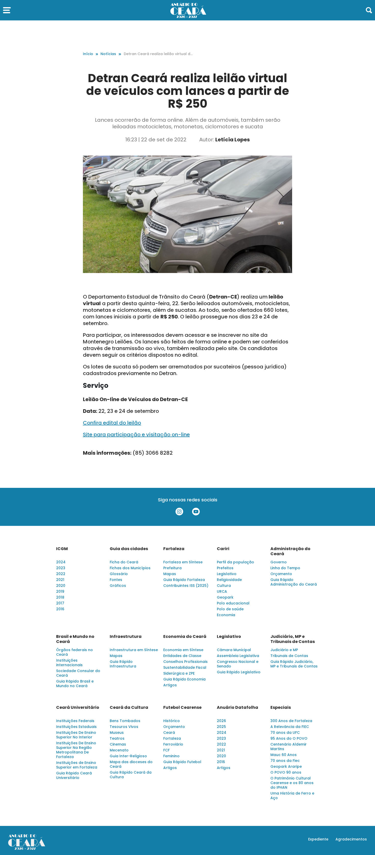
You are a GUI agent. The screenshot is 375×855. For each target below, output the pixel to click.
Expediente (318, 839)
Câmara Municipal (234, 650)
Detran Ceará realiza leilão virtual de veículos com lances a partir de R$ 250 (158, 54)
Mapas (169, 574)
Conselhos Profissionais (185, 661)
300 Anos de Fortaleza (291, 720)
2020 (60, 585)
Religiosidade (229, 579)
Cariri (223, 548)
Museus (117, 732)
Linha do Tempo (285, 568)
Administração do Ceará (290, 551)
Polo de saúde (230, 609)
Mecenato (119, 750)
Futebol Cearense (182, 707)
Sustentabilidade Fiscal (184, 667)
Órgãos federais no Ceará (74, 652)
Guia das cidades (129, 548)
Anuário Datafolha (237, 707)
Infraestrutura (126, 636)
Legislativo (226, 574)
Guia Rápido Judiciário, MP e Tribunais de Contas (294, 663)
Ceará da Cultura (129, 707)
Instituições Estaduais (76, 726)
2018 (60, 597)
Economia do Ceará (184, 636)
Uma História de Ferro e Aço (292, 795)
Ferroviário (173, 744)
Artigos (170, 685)
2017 (60, 603)
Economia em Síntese (183, 650)
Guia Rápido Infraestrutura (123, 663)
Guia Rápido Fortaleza (184, 579)
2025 (221, 726)
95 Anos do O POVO (288, 738)
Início (88, 53)
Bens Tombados (125, 720)
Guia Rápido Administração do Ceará (293, 582)
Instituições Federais (75, 720)
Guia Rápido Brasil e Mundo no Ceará (75, 683)
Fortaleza (173, 548)
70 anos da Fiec (285, 760)
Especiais (280, 707)
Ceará (169, 732)
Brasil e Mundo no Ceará (75, 639)
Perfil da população (235, 562)
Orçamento (281, 574)
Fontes (116, 579)
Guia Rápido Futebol (182, 762)
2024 (61, 562)
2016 (60, 609)
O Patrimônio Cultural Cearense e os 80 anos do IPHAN (292, 783)
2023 (60, 568)
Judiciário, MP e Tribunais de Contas (292, 639)
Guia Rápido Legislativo (238, 672)
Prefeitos (225, 568)
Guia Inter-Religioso (128, 756)
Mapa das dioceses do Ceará (131, 764)
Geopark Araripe (286, 766)
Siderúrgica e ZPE (179, 673)
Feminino (171, 756)
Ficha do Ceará (124, 562)
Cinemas (118, 744)
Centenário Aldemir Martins (288, 746)
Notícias (108, 53)
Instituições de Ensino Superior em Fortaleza (76, 765)
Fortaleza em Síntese (183, 562)
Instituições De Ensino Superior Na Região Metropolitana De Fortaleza (76, 750)
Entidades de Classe (182, 655)
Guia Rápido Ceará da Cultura (131, 774)
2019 (60, 591)
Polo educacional (233, 603)
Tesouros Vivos (124, 726)
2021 (60, 579)
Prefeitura (172, 568)
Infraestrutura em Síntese (134, 650)
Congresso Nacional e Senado (237, 663)
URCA (222, 591)
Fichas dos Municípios (130, 568)
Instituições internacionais (69, 662)
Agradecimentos (351, 839)
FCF (166, 750)
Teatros (117, 738)
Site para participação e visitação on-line (136, 434)
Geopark (225, 597)
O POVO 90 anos (285, 772)
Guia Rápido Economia (184, 679)
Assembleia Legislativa (238, 655)
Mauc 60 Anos (283, 754)
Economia (226, 615)
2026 (221, 720)
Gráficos (118, 585)
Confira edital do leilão (112, 422)
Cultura (224, 585)
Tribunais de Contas (289, 655)
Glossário (119, 574)
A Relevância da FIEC (289, 726)
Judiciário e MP (284, 650)
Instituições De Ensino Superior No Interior (76, 734)
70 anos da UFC (285, 732)
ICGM (62, 548)
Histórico (171, 720)
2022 (60, 574)
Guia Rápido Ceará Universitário (74, 775)
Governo (278, 562)
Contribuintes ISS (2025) (185, 585)
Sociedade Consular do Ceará (78, 673)
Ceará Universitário (77, 707)
